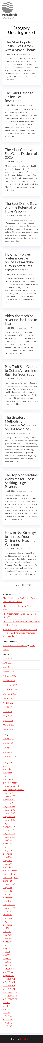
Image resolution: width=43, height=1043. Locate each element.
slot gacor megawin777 (13, 789)
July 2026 (7, 658)
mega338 (7, 840)
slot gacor (7, 762)
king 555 (7, 958)
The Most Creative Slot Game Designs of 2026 (21, 153)
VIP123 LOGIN (10, 992)
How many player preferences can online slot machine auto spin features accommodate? (19, 262)
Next (29, 584)
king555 (6, 948)
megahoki (7, 887)
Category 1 (8, 738)
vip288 (6, 928)
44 (23, 584)
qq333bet (7, 911)
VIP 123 (6, 1002)
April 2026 (8, 667)
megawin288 (9, 810)
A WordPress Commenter (15, 645)
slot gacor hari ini (11, 786)
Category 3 (8, 747)
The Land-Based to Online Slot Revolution (19, 97)
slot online (8, 769)
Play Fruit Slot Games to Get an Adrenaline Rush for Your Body (21, 370)
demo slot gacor (10, 874)
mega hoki (7, 901)
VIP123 (6, 1009)
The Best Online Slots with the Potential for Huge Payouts (21, 207)
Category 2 (8, 743)
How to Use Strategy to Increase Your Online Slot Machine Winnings (20, 538)
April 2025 (8, 720)
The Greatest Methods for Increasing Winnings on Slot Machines (20, 423)
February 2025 (9, 729)
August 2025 (9, 702)
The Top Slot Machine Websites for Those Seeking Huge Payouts (21, 481)
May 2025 (7, 716)
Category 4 (8, 752)
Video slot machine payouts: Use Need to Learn (21, 320)
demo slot (7, 880)
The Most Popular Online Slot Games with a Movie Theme (20, 46)
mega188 (7, 935)
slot (5, 765)
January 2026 (9, 680)
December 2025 (10, 685)
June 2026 (7, 662)
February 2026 (9, 676)
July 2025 (7, 707)
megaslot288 (9, 793)
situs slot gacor (10, 782)
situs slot (7, 894)
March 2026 (8, 671)
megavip (7, 921)
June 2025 (7, 711)
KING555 (7, 1016)
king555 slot (8, 968)
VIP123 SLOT (9, 978)
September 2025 (10, 698)
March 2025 (8, 725)
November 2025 (10, 689)
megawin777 (9, 823)
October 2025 (9, 694)
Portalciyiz (9, 15)
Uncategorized (10, 756)
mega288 (7, 857)
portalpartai (23, 54)
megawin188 (9, 884)
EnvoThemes (26, 1039)
